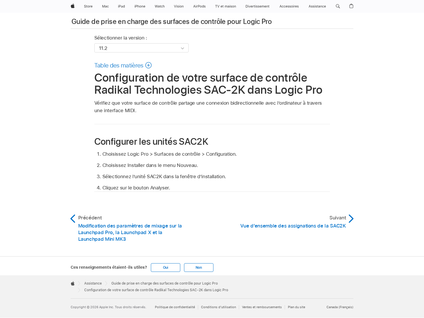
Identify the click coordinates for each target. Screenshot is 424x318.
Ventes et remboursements (262, 307)
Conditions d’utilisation (218, 307)
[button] (337, 6)
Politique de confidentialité (175, 307)
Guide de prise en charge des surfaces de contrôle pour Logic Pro (172, 21)
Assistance (93, 283)
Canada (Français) (340, 307)
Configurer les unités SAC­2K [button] (151, 141)
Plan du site (296, 307)
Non (199, 268)
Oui (165, 268)
